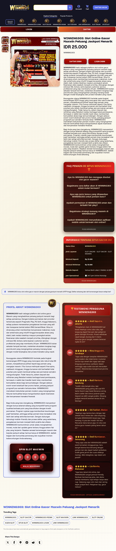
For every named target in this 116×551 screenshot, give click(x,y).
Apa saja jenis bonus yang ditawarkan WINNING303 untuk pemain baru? (89, 195)
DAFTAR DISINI (75, 61)
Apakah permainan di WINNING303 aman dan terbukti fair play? (88, 204)
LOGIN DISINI (99, 61)
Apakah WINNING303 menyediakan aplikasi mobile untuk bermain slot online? (88, 221)
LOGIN (29, 29)
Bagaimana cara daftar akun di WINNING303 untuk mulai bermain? (89, 187)
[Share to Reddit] (33, 542)
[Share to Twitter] (8, 542)
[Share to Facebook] (14, 542)
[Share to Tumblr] (39, 542)
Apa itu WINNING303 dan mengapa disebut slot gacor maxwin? (89, 178)
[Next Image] (58, 62)
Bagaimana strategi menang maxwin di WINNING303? (89, 212)
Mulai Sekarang (31, 466)
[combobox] (51, 7)
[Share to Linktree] (20, 542)
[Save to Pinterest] (27, 542)
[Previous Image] (12, 62)
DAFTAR (87, 29)
